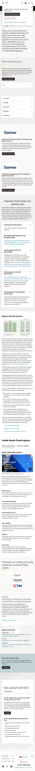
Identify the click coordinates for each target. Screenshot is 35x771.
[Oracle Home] (6, 3)
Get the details (6, 667)
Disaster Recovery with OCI (11, 428)
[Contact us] (32, 3)
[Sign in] (29, 3)
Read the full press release (9, 620)
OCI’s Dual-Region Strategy (11, 425)
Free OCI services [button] (8, 691)
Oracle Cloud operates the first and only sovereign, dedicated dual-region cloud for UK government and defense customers (17, 278)
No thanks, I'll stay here (10, 18)
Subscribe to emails (6, 761)
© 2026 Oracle (5, 756)
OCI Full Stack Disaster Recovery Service (15, 431)
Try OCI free (7, 713)
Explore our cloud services (8, 79)
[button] (3, 3)
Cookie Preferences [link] (6, 758)
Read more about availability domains (17, 364)
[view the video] (17, 463)
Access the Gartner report (8, 153)
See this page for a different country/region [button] (15, 22)
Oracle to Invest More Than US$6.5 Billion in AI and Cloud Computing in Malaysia (16, 635)
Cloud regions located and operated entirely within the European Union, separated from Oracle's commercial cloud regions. (17, 242)
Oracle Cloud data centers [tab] (8, 445)
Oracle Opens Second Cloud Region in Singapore (15, 640)
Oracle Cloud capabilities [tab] (23, 445)
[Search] (22, 3)
